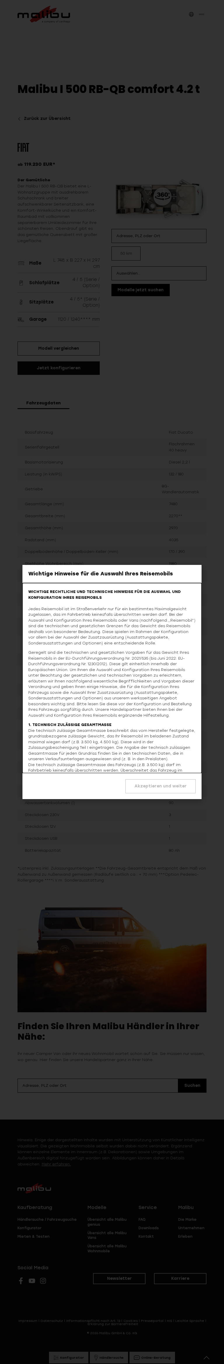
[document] (112, 682)
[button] (160, 786)
